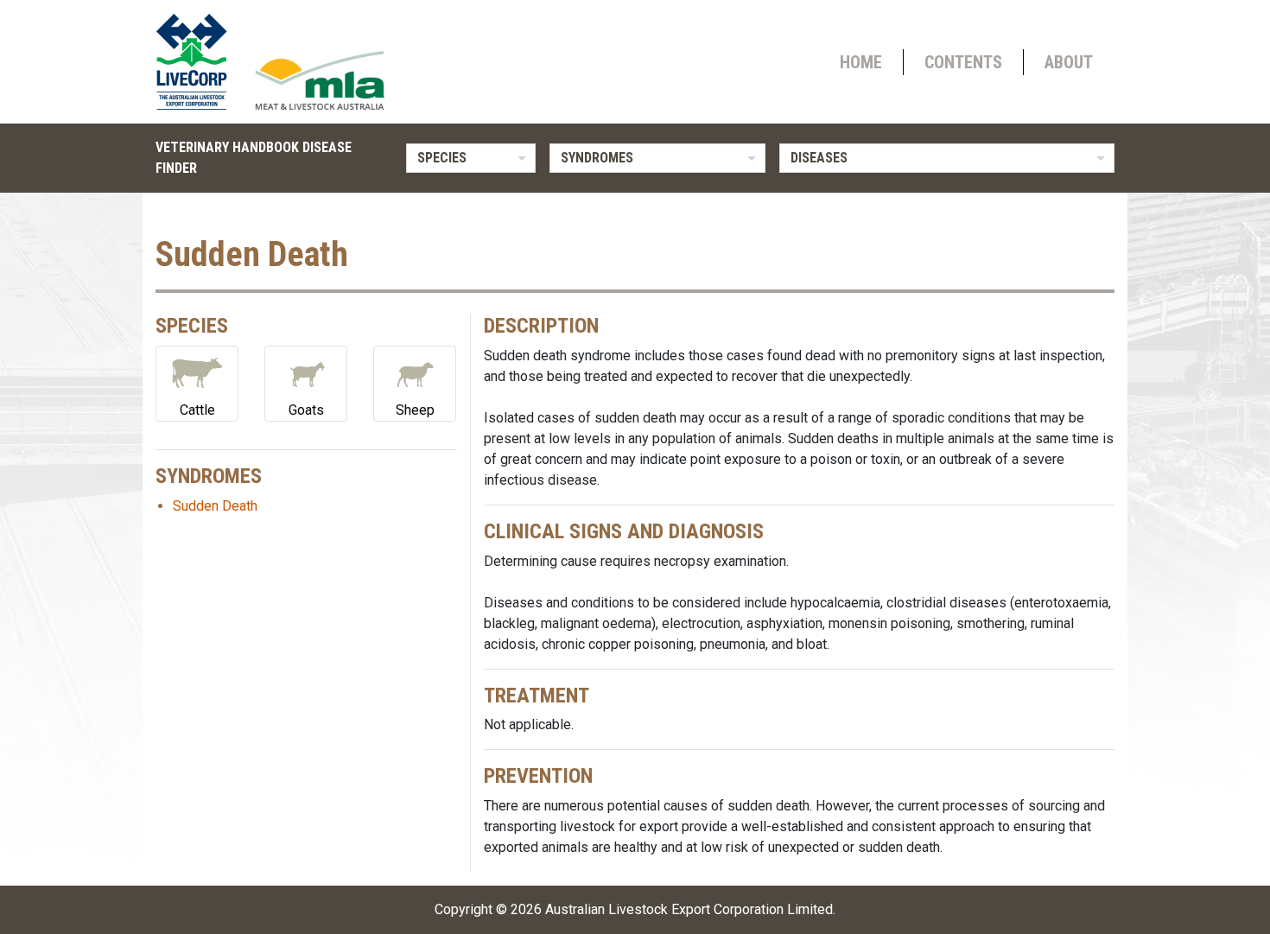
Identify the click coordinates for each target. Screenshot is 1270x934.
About (1069, 62)
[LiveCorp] (198, 62)
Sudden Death (215, 506)
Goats (306, 410)
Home (861, 62)
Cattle (197, 410)
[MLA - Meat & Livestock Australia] (319, 80)
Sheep (415, 410)
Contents (963, 62)
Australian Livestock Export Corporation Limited (689, 909)
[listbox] (471, 158)
